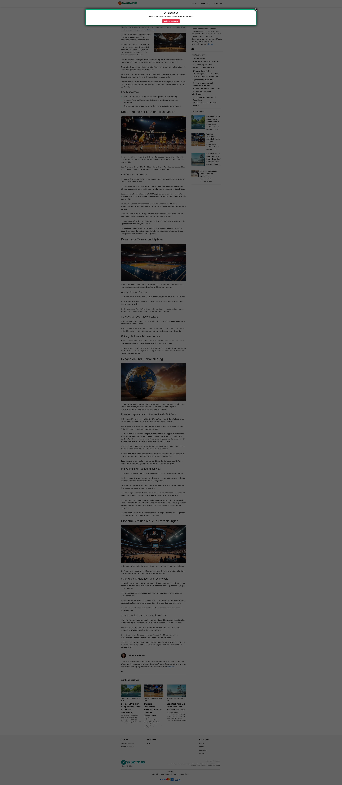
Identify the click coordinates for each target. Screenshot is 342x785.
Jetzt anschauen (171, 21)
